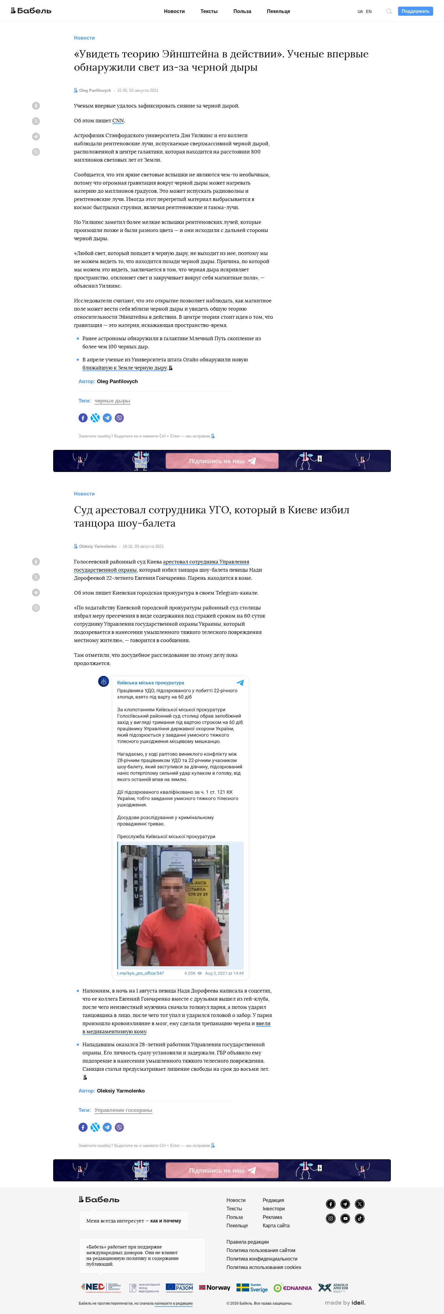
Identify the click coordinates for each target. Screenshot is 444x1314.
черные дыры (112, 401)
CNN (118, 120)
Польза (242, 11)
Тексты (209, 11)
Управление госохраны (124, 1110)
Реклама (272, 1217)
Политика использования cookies (264, 1267)
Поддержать (416, 11)
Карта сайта (276, 1225)
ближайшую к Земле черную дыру (124, 367)
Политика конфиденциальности (262, 1258)
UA (360, 11)
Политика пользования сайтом (261, 1250)
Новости (174, 11)
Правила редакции (248, 1242)
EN (369, 11)
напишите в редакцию (174, 1303)
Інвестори (274, 1208)
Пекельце (278, 11)
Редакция (273, 1200)
